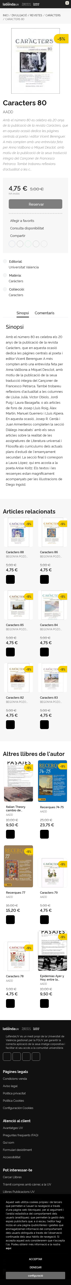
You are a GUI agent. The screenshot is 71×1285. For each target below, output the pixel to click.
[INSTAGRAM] (17, 1056)
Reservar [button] (36, 204)
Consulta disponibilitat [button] (27, 228)
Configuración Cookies (18, 1108)
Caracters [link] (16, 294)
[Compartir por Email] (36, 244)
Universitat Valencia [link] (24, 267)
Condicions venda (15, 1078)
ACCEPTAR (35, 1259)
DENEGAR (36, 1267)
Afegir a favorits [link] (22, 220)
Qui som (8, 1142)
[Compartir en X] (20, 244)
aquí (8, 1248)
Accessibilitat (11, 1157)
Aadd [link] (8, 111)
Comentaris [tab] (44, 312)
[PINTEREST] (26, 1056)
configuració (35, 1275)
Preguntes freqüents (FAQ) (20, 1135)
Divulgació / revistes (27, 15)
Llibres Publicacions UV (19, 1192)
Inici (5, 15)
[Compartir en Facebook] (12, 244)
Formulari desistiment (17, 1150)
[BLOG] (36, 1056)
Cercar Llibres (12, 1177)
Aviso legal (10, 1086)
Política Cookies (13, 1100)
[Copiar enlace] (44, 244)
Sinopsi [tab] (23, 312)
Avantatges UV (13, 1128)
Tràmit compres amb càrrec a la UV (27, 1184)
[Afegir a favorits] (10, 579)
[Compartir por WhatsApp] (28, 244)
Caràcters (53, 15)
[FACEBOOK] (7, 1056)
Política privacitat (14, 1093)
